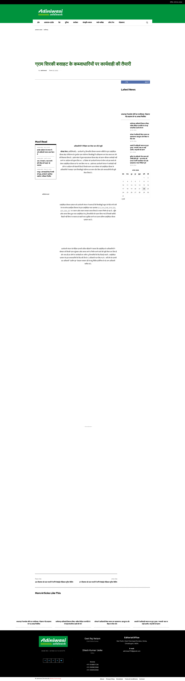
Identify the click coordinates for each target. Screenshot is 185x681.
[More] (119, 70)
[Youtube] (61, 661)
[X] (97, 70)
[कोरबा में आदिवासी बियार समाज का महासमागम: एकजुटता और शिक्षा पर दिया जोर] (125, 137)
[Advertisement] (92, 46)
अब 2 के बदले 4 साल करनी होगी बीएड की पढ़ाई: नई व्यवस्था (44, 163)
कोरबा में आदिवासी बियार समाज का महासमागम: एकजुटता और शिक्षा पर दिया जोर (139, 137)
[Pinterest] (115, 70)
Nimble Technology (55, 678)
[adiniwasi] (37, 70)
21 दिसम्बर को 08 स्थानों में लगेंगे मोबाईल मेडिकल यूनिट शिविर (98, 582)
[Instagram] (49, 661)
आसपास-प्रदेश (38, 29)
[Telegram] (106, 70)
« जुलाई (123, 199)
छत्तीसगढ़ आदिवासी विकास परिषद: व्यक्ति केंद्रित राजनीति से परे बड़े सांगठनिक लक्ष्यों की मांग (139, 126)
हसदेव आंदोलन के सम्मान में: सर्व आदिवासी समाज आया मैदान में (45, 152)
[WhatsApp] (110, 70)
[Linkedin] (101, 70)
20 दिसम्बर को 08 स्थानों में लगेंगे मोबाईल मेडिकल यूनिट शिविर (54, 582)
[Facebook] (92, 70)
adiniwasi (44, 70)
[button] (147, 22)
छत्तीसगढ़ (46, 29)
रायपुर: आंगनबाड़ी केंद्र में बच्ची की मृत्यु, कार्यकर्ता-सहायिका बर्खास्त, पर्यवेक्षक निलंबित (45, 174)
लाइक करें (147, 82)
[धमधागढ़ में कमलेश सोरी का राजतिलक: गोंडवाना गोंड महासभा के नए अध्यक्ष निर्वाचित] (135, 101)
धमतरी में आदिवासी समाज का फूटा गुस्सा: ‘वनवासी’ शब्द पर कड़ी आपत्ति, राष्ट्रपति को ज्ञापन (139, 148)
